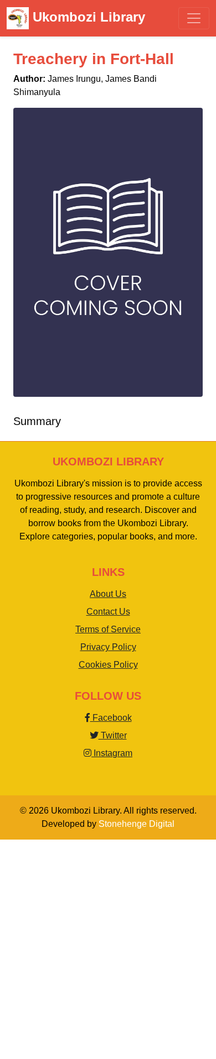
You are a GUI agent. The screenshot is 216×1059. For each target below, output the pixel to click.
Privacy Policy (108, 647)
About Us (108, 594)
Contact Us (108, 611)
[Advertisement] (108, 947)
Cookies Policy (108, 664)
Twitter (113, 735)
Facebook (111, 717)
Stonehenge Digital (136, 824)
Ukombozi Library (87, 16)
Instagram (111, 753)
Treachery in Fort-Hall (93, 58)
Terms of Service (108, 629)
